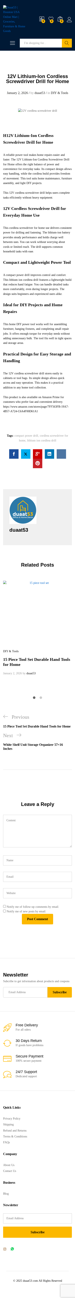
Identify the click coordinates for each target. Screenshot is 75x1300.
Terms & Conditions (15, 1136)
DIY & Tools (59, 93)
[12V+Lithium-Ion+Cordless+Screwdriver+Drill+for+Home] (25, 454)
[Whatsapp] (12, 1249)
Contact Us (9, 1171)
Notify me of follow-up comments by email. (33, 906)
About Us (8, 1165)
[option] (37, 628)
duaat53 (40, 93)
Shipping (8, 1124)
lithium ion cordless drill (41, 440)
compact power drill (26, 435)
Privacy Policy (11, 1118)
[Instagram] (5, 1249)
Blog (6, 1193)
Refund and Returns (14, 1130)
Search (67, 43)
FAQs (6, 1142)
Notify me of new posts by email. (26, 911)
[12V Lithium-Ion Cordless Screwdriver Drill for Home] (14, 454)
